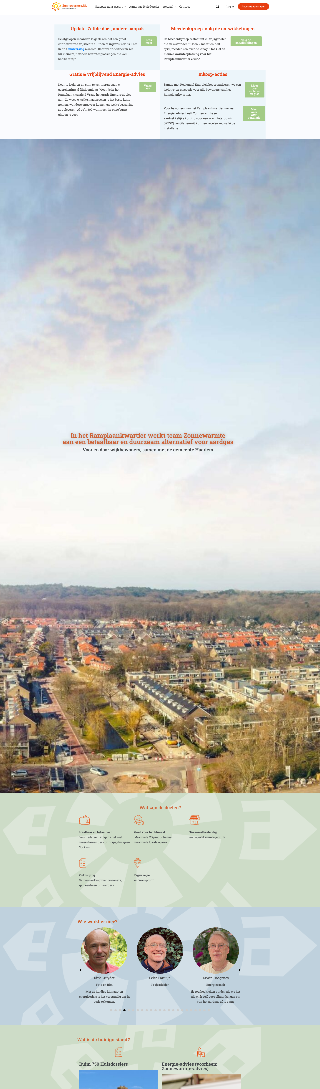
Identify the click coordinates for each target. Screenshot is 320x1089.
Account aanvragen (253, 6)
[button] (111, 1010)
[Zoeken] (217, 6)
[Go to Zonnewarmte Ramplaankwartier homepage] (69, 6)
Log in (230, 6)
